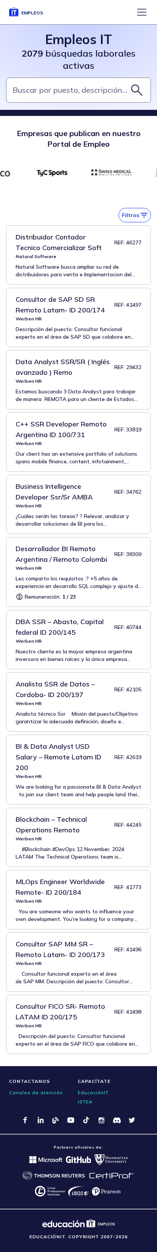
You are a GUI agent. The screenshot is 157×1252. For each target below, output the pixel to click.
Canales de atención (36, 1092)
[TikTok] (86, 1120)
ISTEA (85, 1102)
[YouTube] (70, 1120)
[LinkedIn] (40, 1120)
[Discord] (116, 1120)
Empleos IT (78, 39)
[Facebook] (25, 1120)
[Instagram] (101, 1120)
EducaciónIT (93, 1092)
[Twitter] (131, 1120)
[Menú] (142, 12)
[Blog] (55, 1120)
